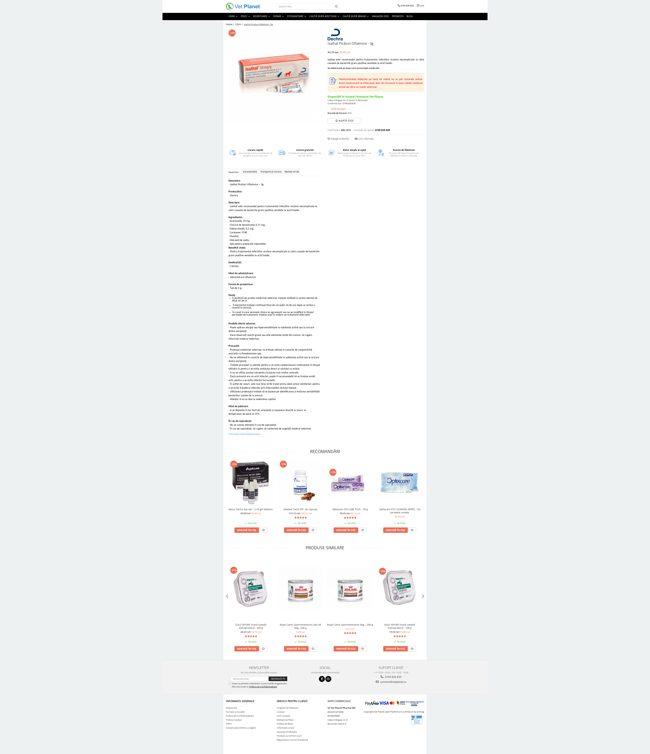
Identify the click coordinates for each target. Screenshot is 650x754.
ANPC (229, 723)
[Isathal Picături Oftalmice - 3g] (274, 76)
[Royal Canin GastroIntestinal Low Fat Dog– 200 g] (300, 588)
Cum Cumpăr (283, 715)
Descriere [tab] (234, 172)
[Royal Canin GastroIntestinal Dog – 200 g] (350, 588)
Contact (281, 711)
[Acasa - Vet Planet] (243, 6)
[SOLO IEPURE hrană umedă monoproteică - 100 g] (399, 588)
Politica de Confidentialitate (263, 686)
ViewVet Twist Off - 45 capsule (300, 509)
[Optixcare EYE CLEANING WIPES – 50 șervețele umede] (399, 482)
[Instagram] (328, 679)
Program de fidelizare (287, 707)
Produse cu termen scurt (289, 735)
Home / (230, 24)
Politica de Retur (285, 723)
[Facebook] (322, 679)
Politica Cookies (234, 719)
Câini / (239, 24)
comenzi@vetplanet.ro (393, 681)
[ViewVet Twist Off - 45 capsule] (300, 483)
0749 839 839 (393, 677)
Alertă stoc (346, 120)
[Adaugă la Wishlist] (263, 530)
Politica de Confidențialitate (240, 715)
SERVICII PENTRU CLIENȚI (292, 701)
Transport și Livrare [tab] (271, 171)
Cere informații (365, 138)
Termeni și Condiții (235, 711)
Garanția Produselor (287, 731)
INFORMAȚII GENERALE (240, 701)
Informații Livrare (285, 727)
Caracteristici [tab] (250, 171)
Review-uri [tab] (292, 171)
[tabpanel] (274, 76)
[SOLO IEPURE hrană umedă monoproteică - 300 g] (251, 589)
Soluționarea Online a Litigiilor (241, 727)
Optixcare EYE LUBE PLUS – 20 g (350, 509)
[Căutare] (336, 6)
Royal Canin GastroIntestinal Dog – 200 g (350, 624)
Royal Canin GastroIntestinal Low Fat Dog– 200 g (300, 626)
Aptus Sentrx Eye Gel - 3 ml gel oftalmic (251, 509)
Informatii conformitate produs (244, 434)
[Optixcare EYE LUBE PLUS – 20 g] (350, 483)
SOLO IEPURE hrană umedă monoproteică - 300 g (250, 626)
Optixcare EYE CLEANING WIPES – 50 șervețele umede (399, 511)
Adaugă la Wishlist (339, 138)
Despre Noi (231, 707)
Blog (410, 16)
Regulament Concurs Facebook (292, 739)
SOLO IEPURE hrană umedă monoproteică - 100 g (399, 626)
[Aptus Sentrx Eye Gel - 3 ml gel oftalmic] (251, 483)
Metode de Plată (285, 719)
